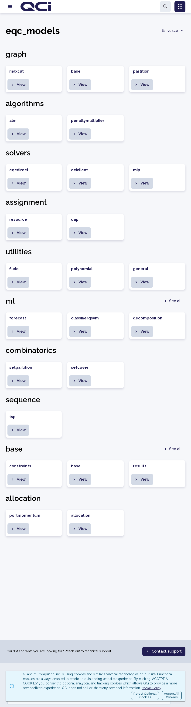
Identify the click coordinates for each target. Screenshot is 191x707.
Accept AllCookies (171, 695)
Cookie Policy (151, 688)
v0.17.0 (172, 31)
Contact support (167, 651)
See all (175, 301)
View (21, 84)
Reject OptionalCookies (145, 695)
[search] (165, 6)
